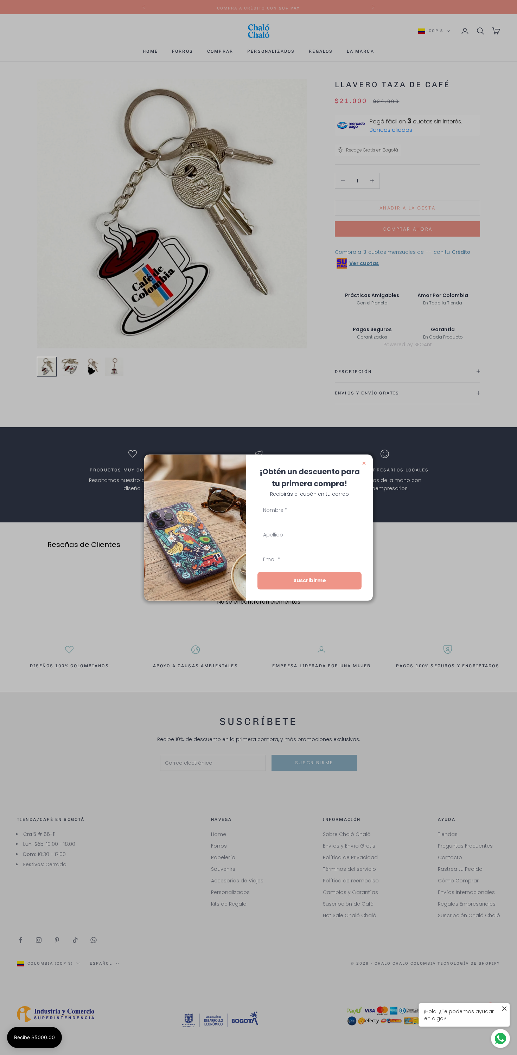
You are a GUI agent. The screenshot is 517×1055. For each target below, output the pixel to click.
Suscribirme (309, 580)
